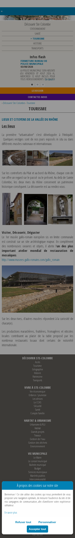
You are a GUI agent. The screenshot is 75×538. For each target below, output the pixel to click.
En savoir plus (11, 512)
